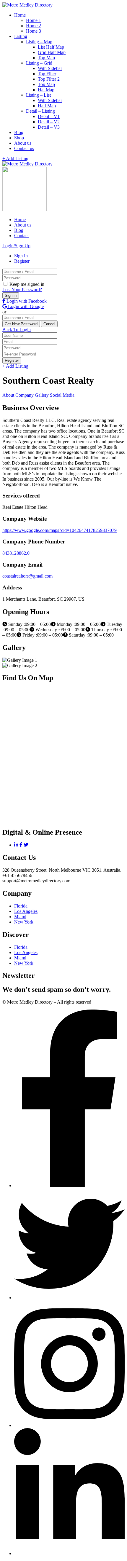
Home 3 (33, 31)
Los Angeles (26, 911)
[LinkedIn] (16, 844)
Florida (20, 905)
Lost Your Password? (22, 289)
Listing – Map (39, 41)
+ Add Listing (15, 158)
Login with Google (25, 306)
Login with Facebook (26, 301)
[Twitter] (26, 844)
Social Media (62, 395)
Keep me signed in (26, 284)
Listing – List (38, 95)
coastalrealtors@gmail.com (27, 575)
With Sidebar (50, 68)
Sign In (21, 255)
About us (22, 143)
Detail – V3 (49, 127)
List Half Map (51, 47)
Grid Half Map (52, 52)
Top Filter (47, 73)
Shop (19, 137)
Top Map (46, 57)
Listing (20, 36)
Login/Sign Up (16, 245)
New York (23, 921)
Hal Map (46, 89)
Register (22, 261)
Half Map (47, 105)
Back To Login (16, 329)
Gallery (42, 395)
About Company (18, 395)
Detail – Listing (40, 111)
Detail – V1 (49, 116)
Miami (20, 916)
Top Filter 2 (49, 79)
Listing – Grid (39, 63)
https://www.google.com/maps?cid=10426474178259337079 (59, 530)
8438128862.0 (16, 553)
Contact (21, 235)
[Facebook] (21, 844)
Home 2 (33, 25)
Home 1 (33, 20)
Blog (18, 132)
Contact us (24, 148)
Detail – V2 (49, 121)
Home (20, 14)
